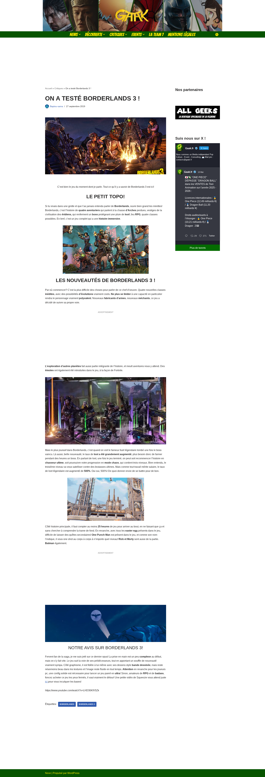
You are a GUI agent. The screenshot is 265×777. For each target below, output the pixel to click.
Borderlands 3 (87, 704)
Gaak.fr (188, 172)
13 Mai (201, 172)
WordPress (73, 773)
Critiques (58, 88)
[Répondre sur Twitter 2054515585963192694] (187, 236)
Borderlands (67, 704)
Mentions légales (181, 34)
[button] (80, 34)
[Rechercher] (216, 34)
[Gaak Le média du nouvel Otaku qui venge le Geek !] (132, 16)
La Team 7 (156, 34)
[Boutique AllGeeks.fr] (197, 127)
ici (46, 681)
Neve (48, 773)
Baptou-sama (56, 106)
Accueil (48, 88)
